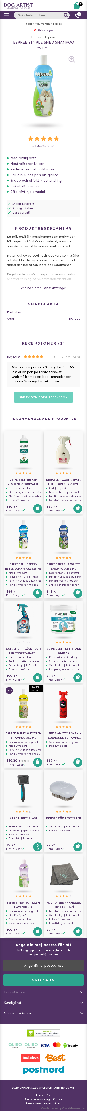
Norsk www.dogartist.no (43, 1103)
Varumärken (42, 23)
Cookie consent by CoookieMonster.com (63, 1108)
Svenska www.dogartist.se (43, 1099)
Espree (57, 23)
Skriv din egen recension (43, 397)
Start (29, 23)
